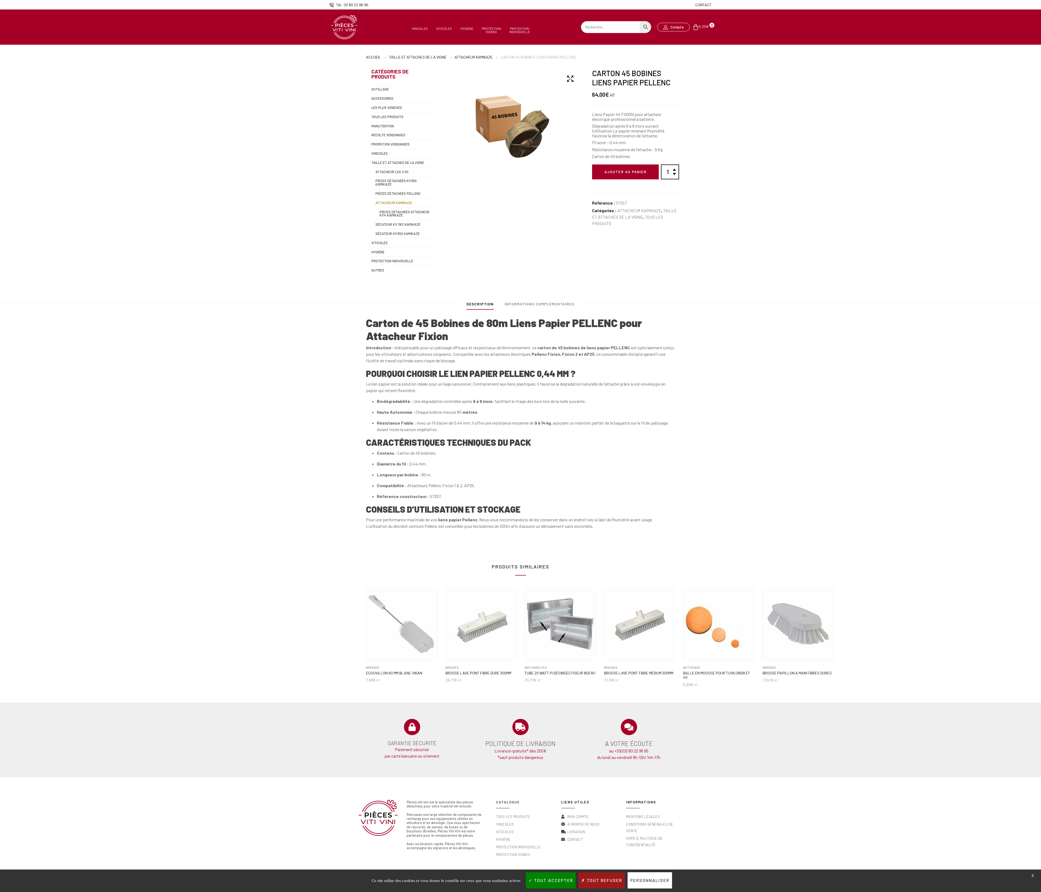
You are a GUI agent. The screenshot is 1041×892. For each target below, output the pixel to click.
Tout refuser (603, 880)
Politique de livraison (520, 743)
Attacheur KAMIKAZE (474, 57)
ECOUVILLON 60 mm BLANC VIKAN (394, 673)
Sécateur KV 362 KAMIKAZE (397, 224)
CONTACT (703, 4)
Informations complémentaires (539, 304)
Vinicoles (420, 28)
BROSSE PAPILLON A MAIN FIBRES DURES (797, 673)
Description (480, 304)
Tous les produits (387, 117)
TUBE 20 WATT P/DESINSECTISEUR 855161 (560, 673)
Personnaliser (649, 880)
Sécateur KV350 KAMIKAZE (397, 233)
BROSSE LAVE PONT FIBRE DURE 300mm (478, 673)
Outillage (380, 89)
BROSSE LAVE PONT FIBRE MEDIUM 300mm (638, 673)
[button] (673, 27)
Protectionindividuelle (519, 30)
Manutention (382, 126)
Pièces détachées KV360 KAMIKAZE (396, 182)
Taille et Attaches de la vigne (417, 57)
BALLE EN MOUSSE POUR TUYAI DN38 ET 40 (716, 675)
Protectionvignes (491, 30)
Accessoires (382, 98)
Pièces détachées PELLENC (398, 193)
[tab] (480, 305)
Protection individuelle (392, 261)
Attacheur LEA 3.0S (392, 172)
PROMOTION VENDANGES (390, 144)
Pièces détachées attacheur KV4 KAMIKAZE (404, 214)
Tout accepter (553, 880)
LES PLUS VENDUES (386, 107)
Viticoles (444, 28)
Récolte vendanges (388, 135)
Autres (377, 270)
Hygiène (466, 28)
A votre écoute (629, 743)
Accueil (373, 57)
